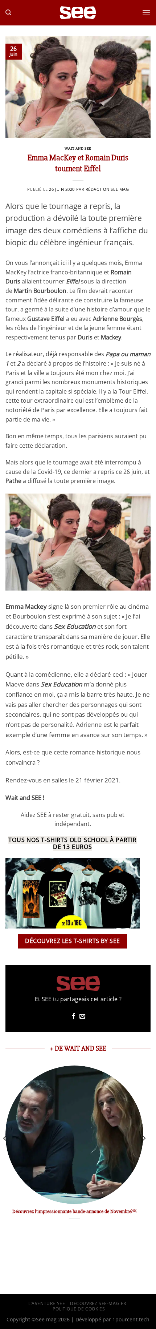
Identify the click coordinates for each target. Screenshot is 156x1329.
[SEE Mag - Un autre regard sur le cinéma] (78, 13)
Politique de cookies (79, 1309)
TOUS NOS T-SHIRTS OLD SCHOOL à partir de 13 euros (72, 843)
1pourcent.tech (130, 1319)
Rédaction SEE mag (107, 189)
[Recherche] (8, 12)
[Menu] (146, 12)
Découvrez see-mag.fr (98, 1303)
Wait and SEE (78, 148)
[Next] (143, 1153)
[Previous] (5, 1153)
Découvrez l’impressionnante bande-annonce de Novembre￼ (74, 1211)
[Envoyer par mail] (82, 1016)
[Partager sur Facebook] (74, 1016)
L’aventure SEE (46, 1303)
